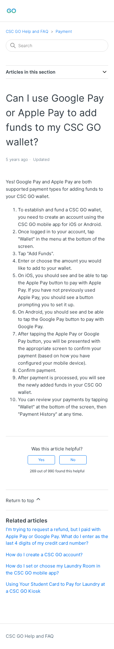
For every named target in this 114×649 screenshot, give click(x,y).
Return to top (20, 500)
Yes (41, 459)
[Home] (11, 10)
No (73, 459)
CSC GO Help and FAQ (27, 31)
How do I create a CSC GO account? (44, 554)
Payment (64, 31)
